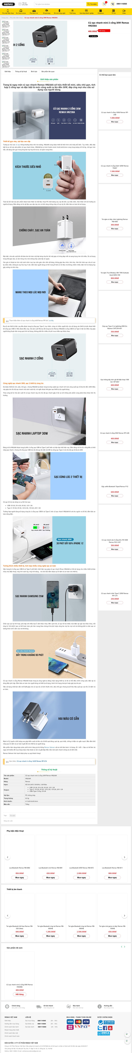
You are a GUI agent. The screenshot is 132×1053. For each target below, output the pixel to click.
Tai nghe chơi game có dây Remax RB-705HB (112, 927)
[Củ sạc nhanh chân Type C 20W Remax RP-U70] (114, 574)
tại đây (51, 320)
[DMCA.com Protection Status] (112, 1033)
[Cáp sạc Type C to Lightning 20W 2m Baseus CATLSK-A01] (114, 307)
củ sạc (18, 145)
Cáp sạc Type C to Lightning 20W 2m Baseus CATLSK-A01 (114, 327)
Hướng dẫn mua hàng (12, 1024)
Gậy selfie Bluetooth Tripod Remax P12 (114, 486)
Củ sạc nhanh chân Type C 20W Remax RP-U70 (114, 594)
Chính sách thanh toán (12, 1036)
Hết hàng (20, 994)
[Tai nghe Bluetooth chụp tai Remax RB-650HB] (50, 908)
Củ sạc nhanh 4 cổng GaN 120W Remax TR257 (115, 167)
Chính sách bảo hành (12, 1027)
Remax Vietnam (49, 747)
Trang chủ (5, 18)
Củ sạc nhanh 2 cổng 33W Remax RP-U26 (114, 433)
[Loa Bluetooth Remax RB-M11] (112, 850)
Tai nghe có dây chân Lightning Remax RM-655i (115, 220)
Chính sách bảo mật (11, 1033)
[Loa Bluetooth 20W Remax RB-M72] (81, 850)
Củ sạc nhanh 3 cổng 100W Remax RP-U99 (114, 113)
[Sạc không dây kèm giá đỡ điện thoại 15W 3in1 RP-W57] (114, 360)
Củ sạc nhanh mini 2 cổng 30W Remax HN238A (19, 985)
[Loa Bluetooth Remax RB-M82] (19, 850)
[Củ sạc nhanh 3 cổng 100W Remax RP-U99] (114, 93)
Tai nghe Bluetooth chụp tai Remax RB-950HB (81, 927)
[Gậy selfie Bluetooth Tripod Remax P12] (114, 467)
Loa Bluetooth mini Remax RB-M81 (50, 868)
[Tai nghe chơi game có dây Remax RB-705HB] (112, 908)
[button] (7, 857)
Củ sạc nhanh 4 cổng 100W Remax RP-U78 (32, 761)
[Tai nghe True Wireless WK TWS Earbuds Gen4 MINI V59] (114, 253)
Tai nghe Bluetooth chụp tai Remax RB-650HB (50, 927)
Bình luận (34, 71)
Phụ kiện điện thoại (16, 18)
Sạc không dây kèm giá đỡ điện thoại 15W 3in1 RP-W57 (115, 380)
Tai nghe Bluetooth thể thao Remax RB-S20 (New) (19, 927)
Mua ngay (114, 122)
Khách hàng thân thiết (12, 1030)
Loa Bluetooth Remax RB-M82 (19, 868)
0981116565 (42, 1021)
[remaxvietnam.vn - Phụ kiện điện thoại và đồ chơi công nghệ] (8, 3)
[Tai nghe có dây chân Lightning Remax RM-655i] (114, 200)
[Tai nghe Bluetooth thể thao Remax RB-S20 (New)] (19, 908)
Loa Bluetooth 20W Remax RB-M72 (81, 868)
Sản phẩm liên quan (48, 71)
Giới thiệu (8, 71)
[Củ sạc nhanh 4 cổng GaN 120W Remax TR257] (114, 147)
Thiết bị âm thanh (14, 889)
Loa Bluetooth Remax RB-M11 (112, 868)
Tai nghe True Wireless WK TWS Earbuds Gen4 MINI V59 (115, 274)
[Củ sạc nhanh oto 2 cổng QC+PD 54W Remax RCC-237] (114, 521)
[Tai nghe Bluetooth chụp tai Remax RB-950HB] (81, 908)
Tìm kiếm (93, 4)
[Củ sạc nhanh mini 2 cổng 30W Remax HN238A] (19, 966)
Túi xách (12, 815)
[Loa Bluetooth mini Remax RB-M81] (50, 850)
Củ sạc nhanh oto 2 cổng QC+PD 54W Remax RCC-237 (115, 541)
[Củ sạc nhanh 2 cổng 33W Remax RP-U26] (114, 414)
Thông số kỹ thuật (21, 71)
